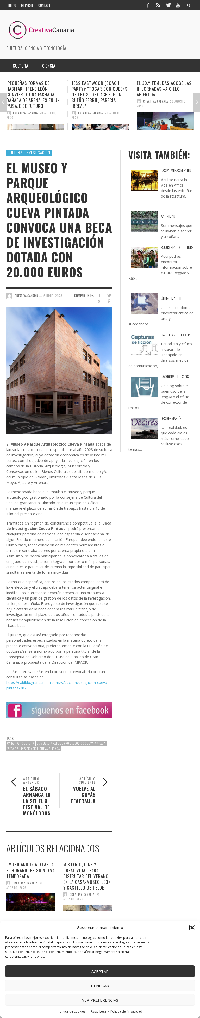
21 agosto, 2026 (24, 885)
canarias (13, 743)
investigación (38, 152)
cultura (28, 743)
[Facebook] (148, 5)
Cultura (15, 152)
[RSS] (158, 5)
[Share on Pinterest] (109, 301)
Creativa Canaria (25, 113)
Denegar (100, 985)
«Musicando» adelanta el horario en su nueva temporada (30, 870)
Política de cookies (71, 1011)
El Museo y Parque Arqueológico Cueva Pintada (71, 743)
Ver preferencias (100, 1000)
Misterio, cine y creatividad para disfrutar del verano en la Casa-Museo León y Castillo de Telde (87, 876)
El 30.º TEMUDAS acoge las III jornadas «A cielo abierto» (99, 89)
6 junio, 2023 (52, 295)
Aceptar (100, 971)
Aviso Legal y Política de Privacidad (116, 1011)
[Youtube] (178, 5)
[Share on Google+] (99, 301)
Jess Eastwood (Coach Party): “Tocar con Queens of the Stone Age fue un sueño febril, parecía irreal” (35, 94)
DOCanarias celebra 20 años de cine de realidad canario (162, 89)
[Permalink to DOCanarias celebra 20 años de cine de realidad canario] (165, 121)
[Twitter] (168, 5)
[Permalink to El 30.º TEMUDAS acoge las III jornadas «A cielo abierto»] (100, 121)
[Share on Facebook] (99, 295)
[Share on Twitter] (109, 295)
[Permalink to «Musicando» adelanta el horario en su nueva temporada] (30, 902)
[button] (192, 927)
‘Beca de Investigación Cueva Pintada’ (33, 748)
